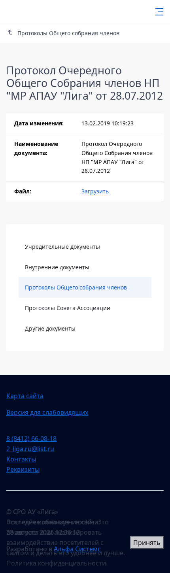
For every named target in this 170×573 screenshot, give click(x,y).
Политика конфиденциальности (56, 563)
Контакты (21, 459)
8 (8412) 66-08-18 (31, 438)
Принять (147, 542)
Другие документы (50, 328)
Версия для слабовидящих (47, 412)
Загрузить (95, 191)
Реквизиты (23, 469)
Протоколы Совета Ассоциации (67, 308)
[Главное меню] (157, 11)
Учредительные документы (62, 246)
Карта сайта (24, 395)
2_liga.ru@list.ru (30, 448)
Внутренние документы (57, 267)
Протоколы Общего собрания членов (76, 287)
